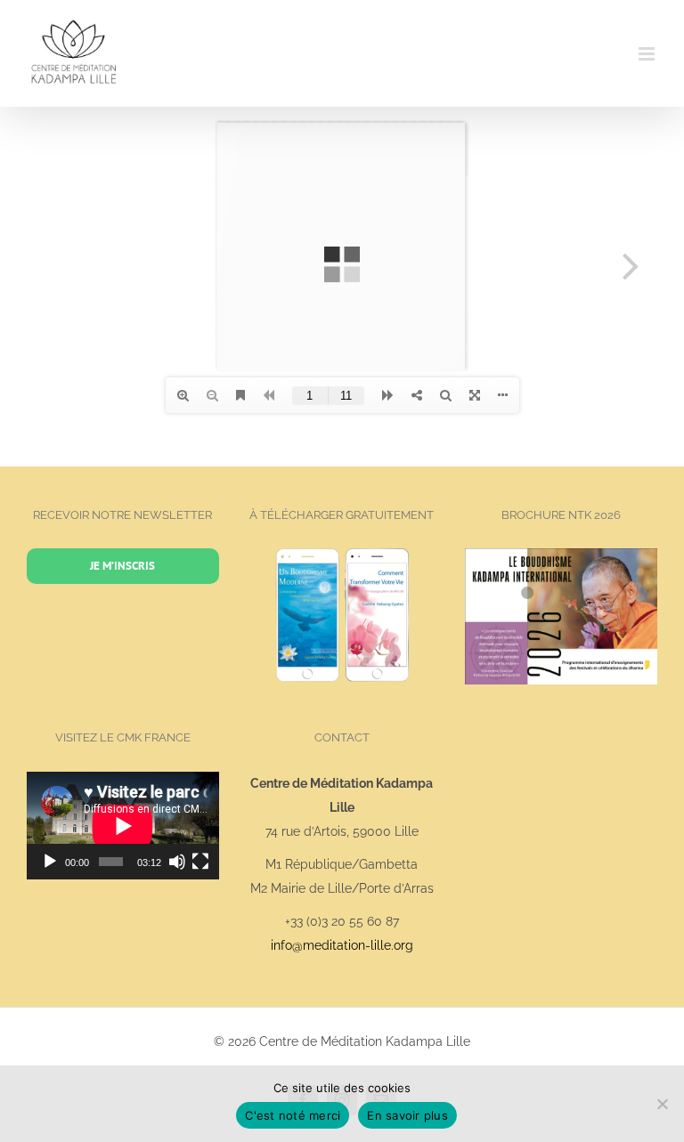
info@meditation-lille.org (342, 945)
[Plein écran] (200, 862)
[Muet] (177, 862)
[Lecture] (50, 862)
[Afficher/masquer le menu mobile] (648, 54)
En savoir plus (407, 1115)
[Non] (662, 1104)
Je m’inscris (122, 565)
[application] (123, 825)
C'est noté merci (292, 1115)
